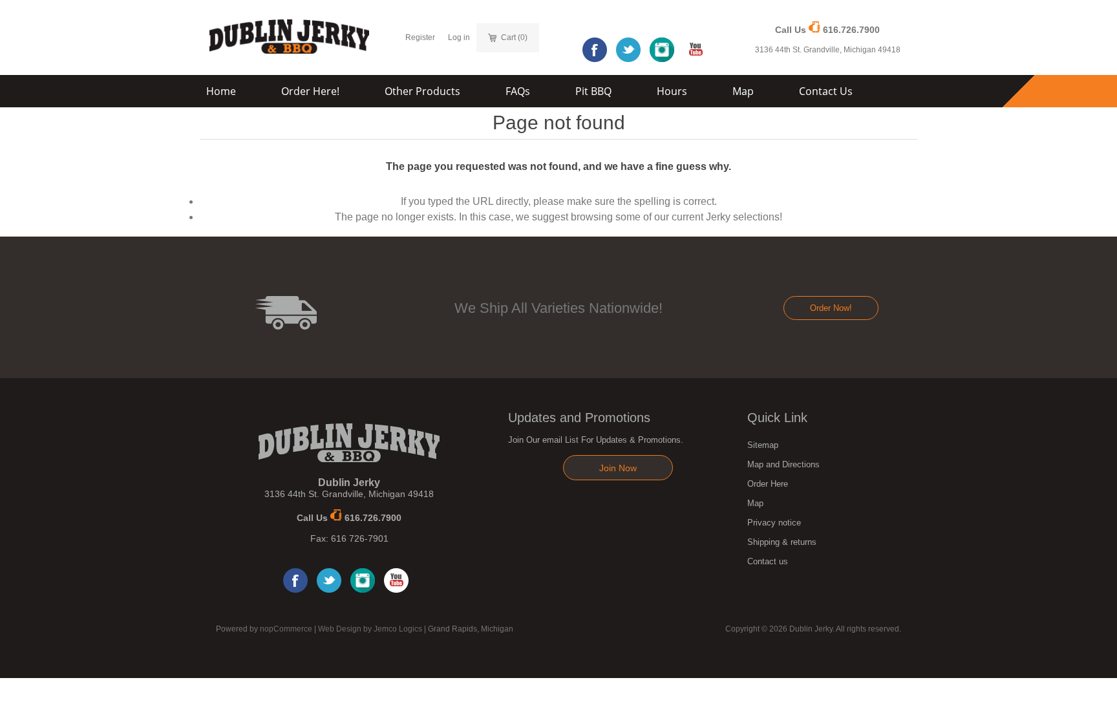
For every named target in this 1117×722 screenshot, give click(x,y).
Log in (459, 37)
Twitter (628, 49)
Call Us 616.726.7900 (827, 30)
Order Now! (831, 308)
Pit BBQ (593, 91)
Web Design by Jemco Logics (370, 628)
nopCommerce (286, 628)
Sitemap (762, 445)
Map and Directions (783, 464)
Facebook (594, 49)
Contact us (767, 561)
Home (221, 91)
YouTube (695, 49)
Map (743, 91)
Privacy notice (774, 522)
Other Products (422, 91)
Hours (672, 91)
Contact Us (826, 91)
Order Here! (310, 91)
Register (420, 37)
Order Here (767, 484)
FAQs (517, 91)
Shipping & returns (781, 542)
